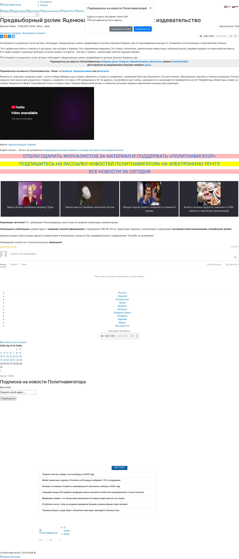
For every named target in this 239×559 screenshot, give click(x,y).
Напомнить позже (121, 29)
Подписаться (143, 29)
